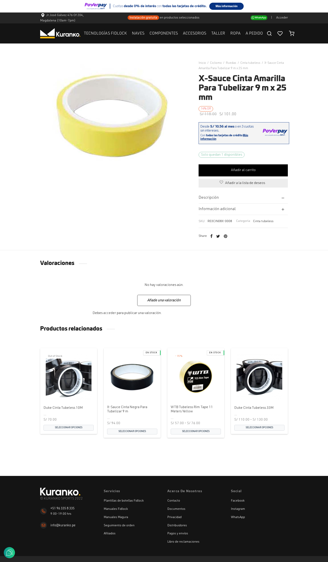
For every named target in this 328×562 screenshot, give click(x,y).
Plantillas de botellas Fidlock (124, 500)
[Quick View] (76, 391)
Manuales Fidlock (116, 508)
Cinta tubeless (250, 62)
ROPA (235, 33)
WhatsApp (238, 517)
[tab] (243, 197)
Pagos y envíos (177, 533)
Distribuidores (177, 525)
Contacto (173, 500)
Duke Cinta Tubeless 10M (63, 408)
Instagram (238, 508)
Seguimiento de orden (119, 525)
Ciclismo (216, 62)
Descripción (209, 198)
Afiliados (110, 533)
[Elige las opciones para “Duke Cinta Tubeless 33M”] (251, 391)
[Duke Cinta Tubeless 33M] (259, 376)
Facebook (238, 500)
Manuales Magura (116, 517)
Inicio (202, 62)
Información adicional (217, 209)
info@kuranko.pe (62, 525)
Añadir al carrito (243, 170)
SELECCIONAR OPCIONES (68, 427)
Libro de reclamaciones (183, 541)
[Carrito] (291, 33)
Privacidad (174, 517)
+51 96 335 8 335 (62, 508)
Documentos (176, 508)
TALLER (218, 33)
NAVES (138, 33)
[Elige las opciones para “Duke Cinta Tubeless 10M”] (61, 391)
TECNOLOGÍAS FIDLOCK (105, 33)
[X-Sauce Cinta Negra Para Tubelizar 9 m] (132, 376)
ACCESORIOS (194, 33)
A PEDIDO (254, 33)
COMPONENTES (163, 33)
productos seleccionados (182, 17)
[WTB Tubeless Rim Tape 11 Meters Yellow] (196, 376)
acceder (109, 313)
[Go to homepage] (60, 491)
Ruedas (231, 62)
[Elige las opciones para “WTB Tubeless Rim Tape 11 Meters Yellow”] (188, 391)
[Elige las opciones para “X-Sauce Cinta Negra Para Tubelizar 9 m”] (124, 391)
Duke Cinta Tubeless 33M (254, 408)
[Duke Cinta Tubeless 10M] (69, 376)
